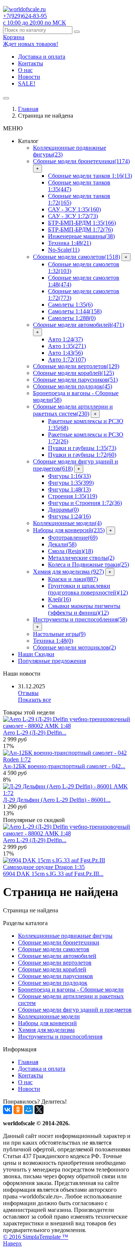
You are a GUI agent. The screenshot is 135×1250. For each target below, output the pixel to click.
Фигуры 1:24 (69, 516)
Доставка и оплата (41, 56)
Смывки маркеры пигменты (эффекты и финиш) (84, 609)
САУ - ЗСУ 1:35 (74, 209)
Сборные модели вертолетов (76, 366)
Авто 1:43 (65, 353)
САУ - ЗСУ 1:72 (73, 216)
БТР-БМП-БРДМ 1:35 (82, 223)
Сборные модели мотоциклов (74, 647)
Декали (62, 544)
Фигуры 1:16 (69, 476)
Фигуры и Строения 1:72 (85, 503)
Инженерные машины (81, 236)
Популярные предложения (52, 661)
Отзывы (28, 693)
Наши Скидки (36, 654)
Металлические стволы (81, 558)
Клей (59, 599)
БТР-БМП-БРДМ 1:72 (80, 229)
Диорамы (63, 509)
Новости (29, 77)
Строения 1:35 (72, 496)
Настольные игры (59, 634)
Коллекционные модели (67, 523)
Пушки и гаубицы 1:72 (82, 455)
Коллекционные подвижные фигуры (65, 936)
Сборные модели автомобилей (78, 325)
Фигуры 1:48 (69, 489)
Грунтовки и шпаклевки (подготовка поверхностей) (88, 589)
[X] (39, 1109)
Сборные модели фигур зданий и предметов (75, 1009)
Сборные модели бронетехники (81, 161)
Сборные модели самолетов (76, 257)
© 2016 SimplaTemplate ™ (35, 1237)
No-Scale (64, 249)
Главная (28, 109)
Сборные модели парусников (75, 379)
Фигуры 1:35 (71, 483)
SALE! (26, 83)
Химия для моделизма (68, 571)
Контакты (30, 63)
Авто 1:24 (65, 339)
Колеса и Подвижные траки (88, 564)
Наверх (12, 1243)
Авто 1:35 (67, 346)
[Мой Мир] (28, 1109)
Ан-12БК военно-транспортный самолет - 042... (64, 766)
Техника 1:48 (69, 243)
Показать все (34, 700)
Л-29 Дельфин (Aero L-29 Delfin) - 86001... (57, 800)
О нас (25, 70)
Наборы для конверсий (69, 530)
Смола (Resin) (70, 551)
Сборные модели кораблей (73, 373)
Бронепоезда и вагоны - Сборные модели (71, 989)
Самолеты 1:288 (72, 318)
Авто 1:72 (67, 359)
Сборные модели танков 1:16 (90, 176)
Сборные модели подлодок (72, 386)
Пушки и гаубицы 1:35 (82, 448)
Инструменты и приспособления (80, 619)
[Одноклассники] (18, 1109)
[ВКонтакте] (7, 1109)
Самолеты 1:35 (70, 304)
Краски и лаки (73, 579)
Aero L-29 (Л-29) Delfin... (34, 732)
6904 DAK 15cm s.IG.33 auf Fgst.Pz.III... (53, 874)
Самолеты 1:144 (75, 311)
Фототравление (73, 537)
